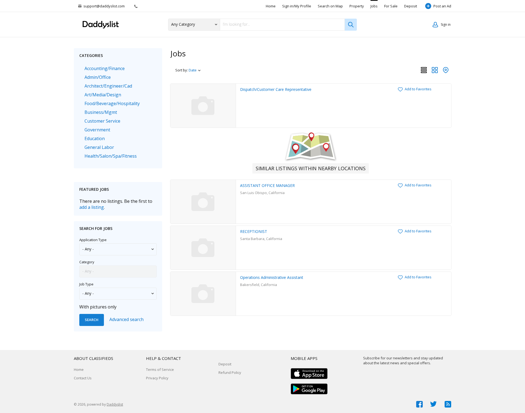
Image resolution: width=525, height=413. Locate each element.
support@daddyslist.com (104, 6)
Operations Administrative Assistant (271, 277)
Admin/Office (97, 77)
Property (356, 6)
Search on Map (330, 6)
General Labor (99, 147)
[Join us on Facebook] (419, 404)
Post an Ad (442, 6)
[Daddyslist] (102, 24)
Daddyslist (115, 404)
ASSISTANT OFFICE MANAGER (267, 185)
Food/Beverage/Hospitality (112, 103)
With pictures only (97, 307)
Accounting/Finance (104, 68)
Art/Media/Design (102, 95)
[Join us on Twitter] (433, 404)
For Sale (391, 6)
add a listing (91, 207)
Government (97, 130)
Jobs (374, 6)
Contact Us (83, 378)
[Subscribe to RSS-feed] (448, 404)
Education (94, 138)
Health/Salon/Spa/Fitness (110, 156)
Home (271, 6)
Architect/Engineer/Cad (108, 86)
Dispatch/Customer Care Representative (275, 89)
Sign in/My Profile (296, 6)
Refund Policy (229, 372)
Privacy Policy (157, 378)
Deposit (410, 6)
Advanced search (126, 319)
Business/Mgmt (100, 112)
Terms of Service (160, 369)
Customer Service (102, 121)
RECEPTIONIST (253, 231)
